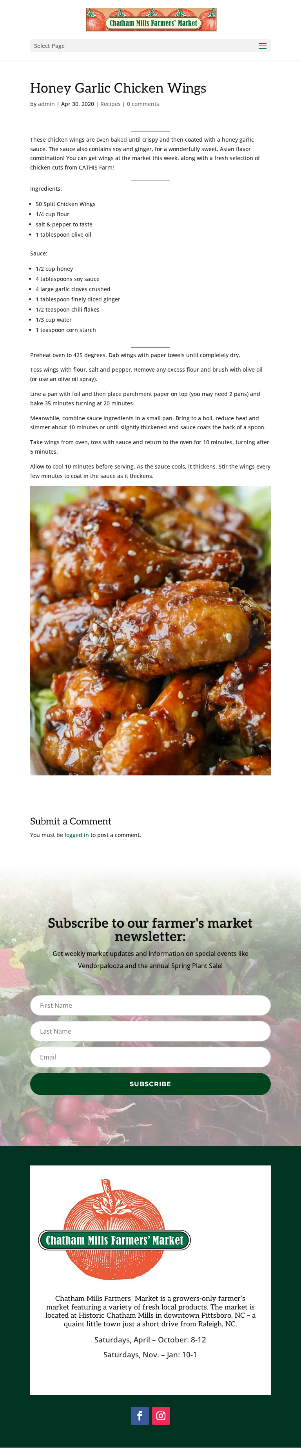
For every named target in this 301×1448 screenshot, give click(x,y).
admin (46, 104)
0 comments (143, 104)
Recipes (110, 104)
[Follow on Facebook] (140, 1416)
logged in (77, 835)
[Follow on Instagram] (161, 1416)
